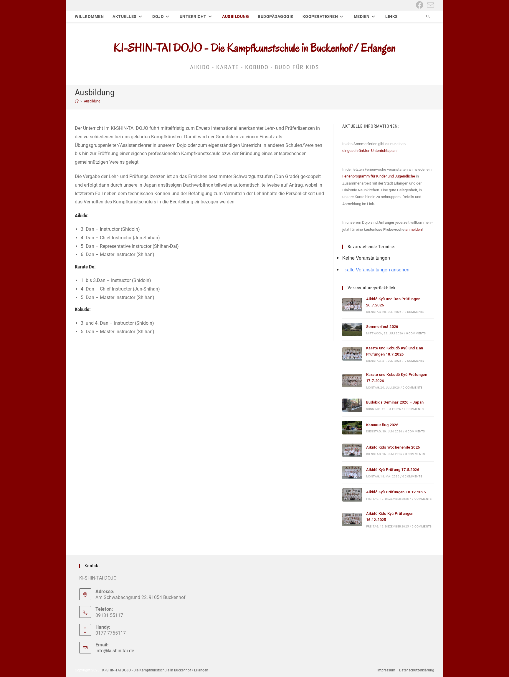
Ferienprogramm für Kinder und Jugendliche (378, 176)
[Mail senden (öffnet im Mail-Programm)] (429, 5)
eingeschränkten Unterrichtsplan (369, 150)
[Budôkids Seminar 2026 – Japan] (352, 405)
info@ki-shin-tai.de (114, 650)
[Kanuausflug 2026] (352, 427)
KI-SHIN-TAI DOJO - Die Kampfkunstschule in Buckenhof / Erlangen (254, 47)
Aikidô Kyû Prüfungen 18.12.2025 (396, 492)
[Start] (77, 101)
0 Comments (414, 311)
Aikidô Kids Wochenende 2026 (393, 447)
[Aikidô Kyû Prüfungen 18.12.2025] (352, 495)
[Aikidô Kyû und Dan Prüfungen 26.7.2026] (352, 304)
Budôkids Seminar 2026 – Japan (395, 402)
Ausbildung (92, 101)
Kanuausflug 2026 (382, 425)
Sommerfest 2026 (382, 326)
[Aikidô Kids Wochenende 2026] (352, 450)
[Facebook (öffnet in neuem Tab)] (419, 5)
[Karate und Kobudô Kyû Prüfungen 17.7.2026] (352, 380)
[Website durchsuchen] (428, 17)
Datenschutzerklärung (416, 670)
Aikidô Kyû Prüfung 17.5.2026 (392, 469)
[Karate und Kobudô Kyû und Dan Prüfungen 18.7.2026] (352, 354)
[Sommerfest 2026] (352, 329)
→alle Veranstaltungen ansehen (375, 269)
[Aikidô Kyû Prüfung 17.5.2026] (352, 472)
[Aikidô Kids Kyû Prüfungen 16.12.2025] (352, 519)
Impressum (386, 670)
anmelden (413, 229)
